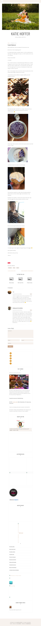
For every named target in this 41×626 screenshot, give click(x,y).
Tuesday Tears (11, 554)
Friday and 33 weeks (12, 562)
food (14, 267)
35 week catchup (29, 282)
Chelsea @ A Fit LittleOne (18, 308)
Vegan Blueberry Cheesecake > (27, 270)
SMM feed (21, 532)
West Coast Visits (20, 282)
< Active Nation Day (11, 270)
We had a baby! (11, 282)
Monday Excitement (12, 559)
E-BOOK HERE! (15, 402)
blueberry (10, 267)
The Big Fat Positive (12, 564)
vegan (18, 267)
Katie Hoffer (20, 33)
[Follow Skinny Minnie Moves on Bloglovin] (14, 499)
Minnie (9, 43)
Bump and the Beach (12, 567)
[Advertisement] (18, 442)
